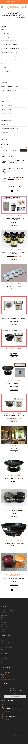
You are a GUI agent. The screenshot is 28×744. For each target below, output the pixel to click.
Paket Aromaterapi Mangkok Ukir (14, 416)
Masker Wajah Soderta (7, 90)
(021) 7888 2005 (6, 672)
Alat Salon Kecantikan (7, 59)
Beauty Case (4, 71)
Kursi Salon (4, 78)
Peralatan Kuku (5, 101)
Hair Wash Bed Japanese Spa (16, 160)
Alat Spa (9, 215)
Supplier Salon (18, 735)
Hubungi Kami (4, 644)
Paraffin (3, 98)
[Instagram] (16, 688)
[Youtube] (13, 688)
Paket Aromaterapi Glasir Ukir (14, 351)
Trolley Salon (5, 132)
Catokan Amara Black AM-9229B (17, 169)
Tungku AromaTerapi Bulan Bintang (14, 510)
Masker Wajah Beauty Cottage (9, 86)
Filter (23, 150)
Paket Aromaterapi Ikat (14, 383)
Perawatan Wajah (6, 113)
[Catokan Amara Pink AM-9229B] (4, 179)
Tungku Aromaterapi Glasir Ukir (14, 543)
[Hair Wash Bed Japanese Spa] (4, 162)
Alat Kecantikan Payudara (8, 44)
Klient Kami (3, 640)
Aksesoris (9, 573)
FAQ (2, 649)
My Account (4, 658)
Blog (20, 1)
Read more (14, 451)
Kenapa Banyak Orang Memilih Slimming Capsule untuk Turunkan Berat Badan (15, 707)
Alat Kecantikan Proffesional (7, 610)
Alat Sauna (4, 63)
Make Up (3, 82)
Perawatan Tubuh (6, 109)
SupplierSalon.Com (11, 1)
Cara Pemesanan (5, 642)
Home (3, 17)
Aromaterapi (17, 215)
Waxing (3, 139)
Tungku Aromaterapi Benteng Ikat (14, 478)
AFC (2, 29)
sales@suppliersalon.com (8, 679)
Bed (2, 75)
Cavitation (3, 619)
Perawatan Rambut (6, 105)
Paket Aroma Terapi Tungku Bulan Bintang (14, 318)
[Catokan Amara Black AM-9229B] (4, 170)
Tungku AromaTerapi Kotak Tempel (14, 578)
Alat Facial (4, 37)
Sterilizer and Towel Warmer (9, 128)
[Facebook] (10, 688)
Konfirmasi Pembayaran (6, 647)
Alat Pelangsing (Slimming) (8, 56)
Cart (2, 660)
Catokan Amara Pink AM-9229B (16, 177)
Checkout (3, 662)
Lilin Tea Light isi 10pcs (14, 286)
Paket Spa (14, 448)
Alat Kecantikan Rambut (8, 52)
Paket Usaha (14, 445)
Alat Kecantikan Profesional (9, 48)
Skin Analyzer (5, 120)
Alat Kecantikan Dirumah (8, 40)
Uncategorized (5, 136)
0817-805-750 (5, 676)
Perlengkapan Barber (7, 117)
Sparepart (4, 124)
